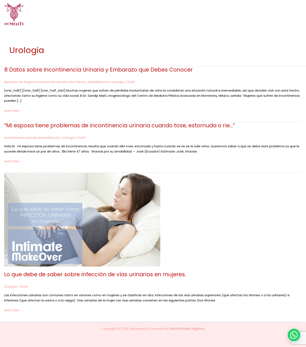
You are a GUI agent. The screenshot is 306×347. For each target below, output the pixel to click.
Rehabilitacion (99, 82)
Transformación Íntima (173, 14)
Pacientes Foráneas (269, 14)
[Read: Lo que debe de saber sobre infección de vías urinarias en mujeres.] (82, 219)
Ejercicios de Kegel (18, 82)
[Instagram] (299, 14)
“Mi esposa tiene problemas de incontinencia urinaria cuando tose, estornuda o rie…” (119, 125)
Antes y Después (234, 14)
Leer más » (12, 110)
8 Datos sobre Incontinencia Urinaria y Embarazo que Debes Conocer (98, 69)
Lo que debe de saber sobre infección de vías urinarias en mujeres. (95, 274)
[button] (213, 14)
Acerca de (142, 14)
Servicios (204, 14)
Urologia (117, 82)
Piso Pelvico (78, 82)
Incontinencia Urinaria (50, 82)
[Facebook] (294, 14)
